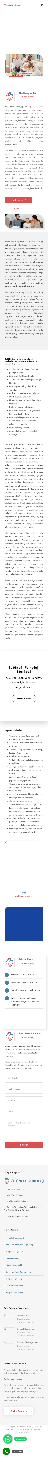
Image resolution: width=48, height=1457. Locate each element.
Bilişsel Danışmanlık (25, 933)
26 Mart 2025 (24, 1319)
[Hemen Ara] (6, 1451)
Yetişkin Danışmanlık (14, 1292)
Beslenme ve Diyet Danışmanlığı (19, 1244)
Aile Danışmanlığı (17, 1238)
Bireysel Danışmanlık (15, 1251)
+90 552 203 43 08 (16, 1189)
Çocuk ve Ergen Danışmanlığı (18, 1272)
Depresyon (22, 1315)
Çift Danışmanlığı (13, 1258)
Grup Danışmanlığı (14, 1278)
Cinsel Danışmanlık (14, 1265)
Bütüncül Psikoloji (26, 1322)
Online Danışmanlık (14, 1285)
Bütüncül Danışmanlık (27, 1342)
